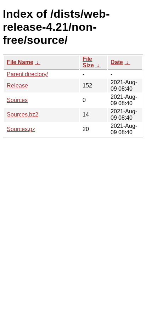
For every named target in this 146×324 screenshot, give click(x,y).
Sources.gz (21, 129)
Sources (17, 100)
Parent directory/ (27, 74)
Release (17, 86)
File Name (20, 62)
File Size (88, 62)
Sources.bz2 (22, 115)
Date (117, 62)
